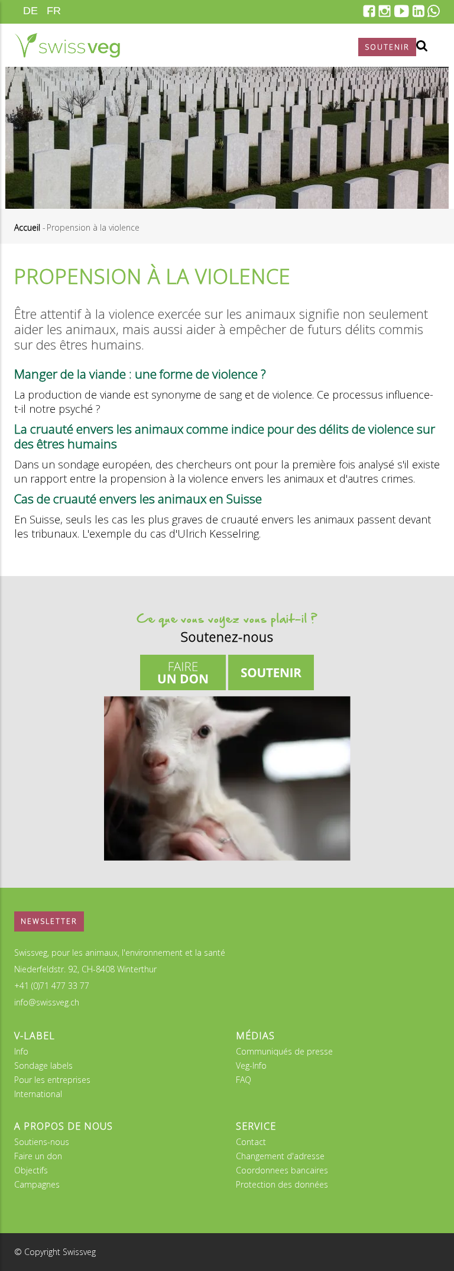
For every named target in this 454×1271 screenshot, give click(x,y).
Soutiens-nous (41, 1141)
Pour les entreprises (52, 1079)
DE (30, 11)
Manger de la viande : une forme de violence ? (140, 374)
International (38, 1093)
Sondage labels (43, 1065)
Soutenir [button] (387, 47)
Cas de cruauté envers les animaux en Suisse (138, 498)
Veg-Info (251, 1065)
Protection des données (282, 1184)
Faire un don (38, 1156)
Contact (251, 1141)
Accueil (27, 227)
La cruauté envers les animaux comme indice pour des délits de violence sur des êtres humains (224, 436)
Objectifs (31, 1170)
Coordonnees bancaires (282, 1170)
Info (21, 1051)
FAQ (243, 1079)
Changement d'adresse (280, 1156)
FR (54, 11)
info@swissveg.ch (46, 1002)
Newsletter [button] (49, 921)
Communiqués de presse (284, 1051)
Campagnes (37, 1184)
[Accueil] (67, 45)
